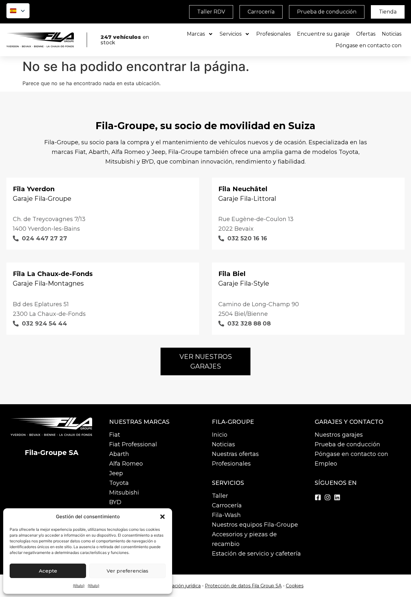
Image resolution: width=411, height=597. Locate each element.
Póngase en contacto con (368, 45)
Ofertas (365, 34)
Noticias (391, 34)
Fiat (114, 434)
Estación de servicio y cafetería (256, 553)
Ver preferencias (127, 571)
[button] (162, 516)
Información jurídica (179, 586)
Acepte (48, 571)
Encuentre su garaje (323, 34)
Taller (220, 495)
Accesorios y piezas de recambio (244, 539)
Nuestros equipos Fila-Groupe (255, 524)
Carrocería (227, 505)
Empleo (326, 463)
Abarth (119, 454)
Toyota (119, 482)
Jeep (116, 473)
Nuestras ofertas (235, 454)
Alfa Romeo (126, 463)
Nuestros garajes (339, 434)
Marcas (196, 34)
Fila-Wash (226, 515)
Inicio (219, 434)
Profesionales (273, 34)
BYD (115, 502)
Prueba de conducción (347, 444)
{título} (78, 585)
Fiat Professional (133, 444)
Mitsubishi (124, 492)
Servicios (230, 34)
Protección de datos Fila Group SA (243, 586)
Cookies (294, 586)
